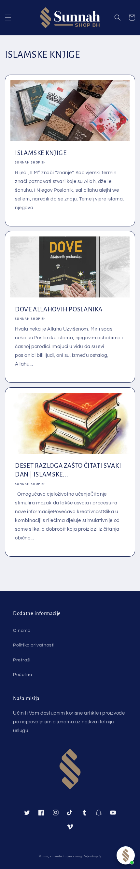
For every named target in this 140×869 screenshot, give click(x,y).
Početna (22, 674)
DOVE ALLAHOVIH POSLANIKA (59, 309)
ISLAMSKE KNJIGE (40, 153)
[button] (8, 17)
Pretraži (22, 660)
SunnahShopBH (61, 856)
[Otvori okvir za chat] (126, 855)
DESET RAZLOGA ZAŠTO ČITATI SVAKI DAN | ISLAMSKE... (68, 470)
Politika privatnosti (34, 645)
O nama (22, 630)
